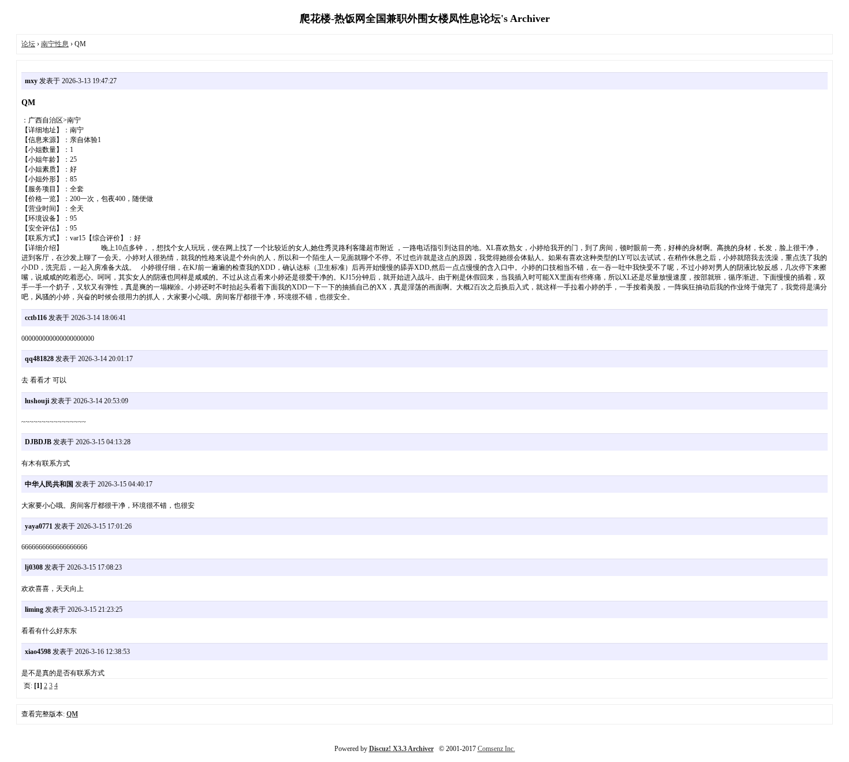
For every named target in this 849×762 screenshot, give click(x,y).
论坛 (28, 44)
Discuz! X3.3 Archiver (401, 749)
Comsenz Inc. (496, 749)
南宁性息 (55, 44)
